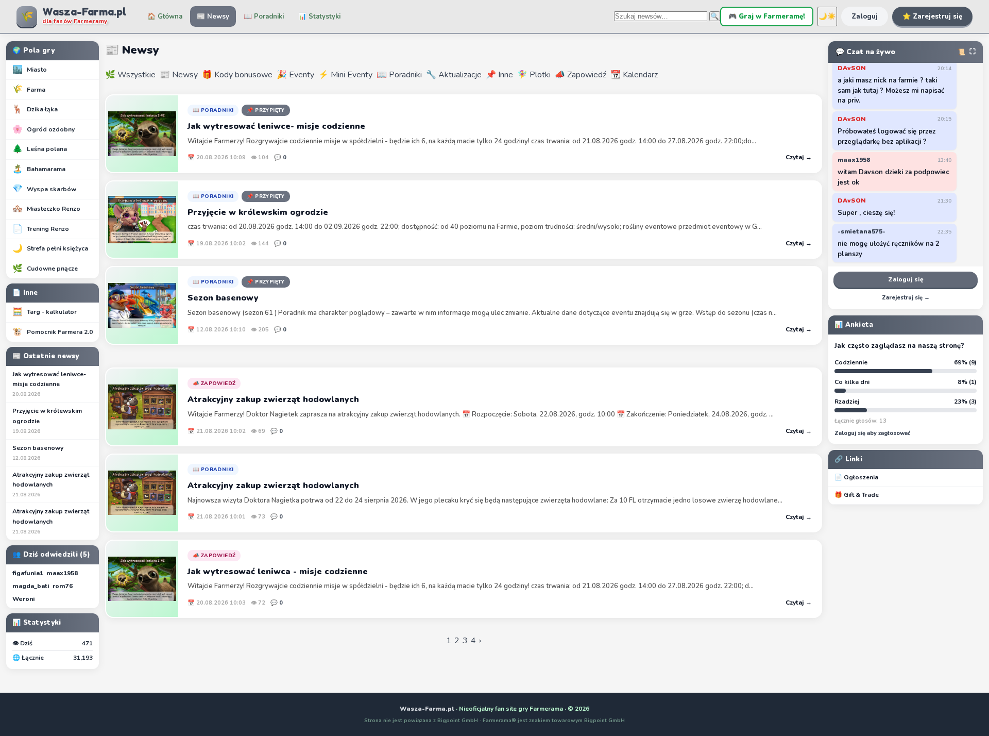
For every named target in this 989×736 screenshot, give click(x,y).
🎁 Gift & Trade (856, 495)
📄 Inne (25, 292)
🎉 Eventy (295, 74)
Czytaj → (799, 157)
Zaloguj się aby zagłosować (872, 433)
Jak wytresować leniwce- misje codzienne (49, 384)
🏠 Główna (164, 16)
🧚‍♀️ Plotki (534, 74)
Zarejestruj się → (906, 298)
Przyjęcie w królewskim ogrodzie (47, 420)
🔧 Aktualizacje (454, 74)
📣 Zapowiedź (580, 74)
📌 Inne (499, 74)
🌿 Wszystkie (130, 74)
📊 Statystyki (319, 16)
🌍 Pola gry (33, 50)
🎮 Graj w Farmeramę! (766, 16)
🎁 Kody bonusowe (237, 74)
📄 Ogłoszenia (856, 477)
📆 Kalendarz (634, 74)
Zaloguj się (906, 279)
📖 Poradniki (264, 16)
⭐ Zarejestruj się (932, 16)
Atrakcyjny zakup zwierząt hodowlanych (50, 484)
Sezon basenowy (37, 453)
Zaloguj (864, 16)
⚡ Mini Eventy (345, 74)
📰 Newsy (213, 16)
